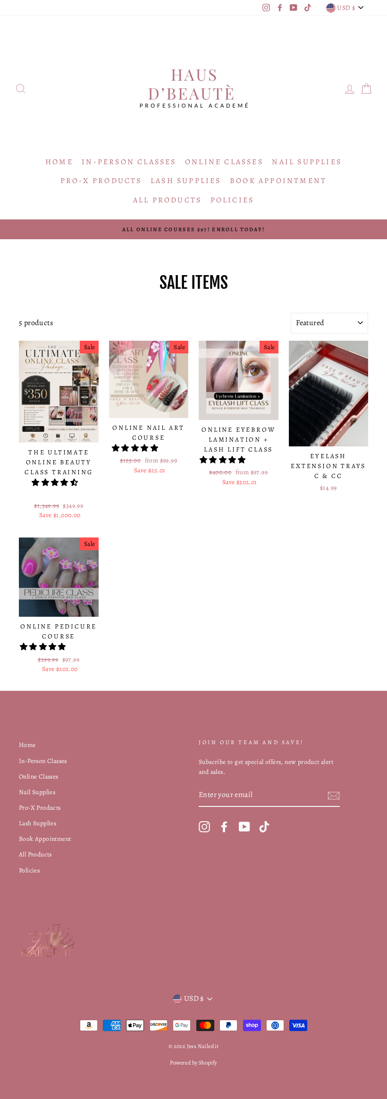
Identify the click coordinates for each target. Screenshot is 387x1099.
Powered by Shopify (193, 1062)
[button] (55, 483)
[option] (193, 229)
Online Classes (224, 162)
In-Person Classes (129, 162)
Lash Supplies (186, 181)
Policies (232, 200)
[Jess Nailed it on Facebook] (224, 826)
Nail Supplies (307, 162)
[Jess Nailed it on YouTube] (244, 826)
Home (59, 162)
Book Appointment (278, 181)
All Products (167, 200)
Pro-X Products (101, 181)
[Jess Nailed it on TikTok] (264, 826)
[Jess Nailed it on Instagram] (204, 826)
